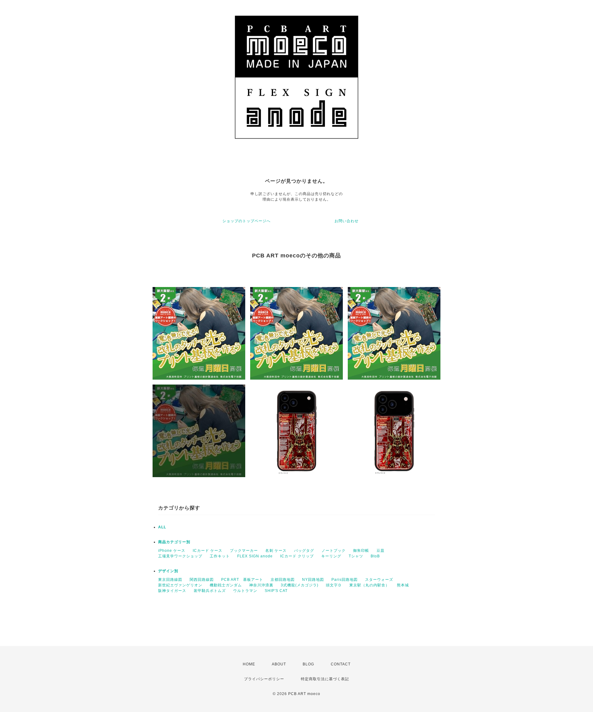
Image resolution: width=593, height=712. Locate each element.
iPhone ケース (171, 550)
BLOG (308, 664)
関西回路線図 (202, 579)
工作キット (220, 556)
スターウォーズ (379, 579)
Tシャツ (356, 556)
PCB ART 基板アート (242, 579)
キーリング (331, 556)
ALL (162, 527)
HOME (249, 664)
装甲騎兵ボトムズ (210, 591)
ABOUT (279, 664)
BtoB (375, 556)
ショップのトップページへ (246, 221)
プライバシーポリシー (264, 679)
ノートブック (334, 550)
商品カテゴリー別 (174, 542)
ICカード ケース (207, 550)
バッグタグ (304, 550)
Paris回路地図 (344, 579)
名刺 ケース (276, 550)
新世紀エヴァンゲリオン (180, 585)
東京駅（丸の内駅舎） (369, 585)
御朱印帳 (361, 550)
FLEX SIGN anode (255, 556)
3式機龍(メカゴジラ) (299, 585)
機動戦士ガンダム (226, 585)
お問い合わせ (346, 221)
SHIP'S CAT (276, 591)
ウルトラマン (245, 591)
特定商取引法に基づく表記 (325, 679)
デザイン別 (168, 571)
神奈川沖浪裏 (261, 585)
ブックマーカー (244, 550)
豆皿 (380, 550)
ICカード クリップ (297, 556)
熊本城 (403, 585)
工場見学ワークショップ (180, 556)
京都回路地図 (283, 579)
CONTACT (341, 664)
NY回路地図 (313, 579)
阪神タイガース (172, 591)
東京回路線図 (170, 579)
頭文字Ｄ (334, 585)
